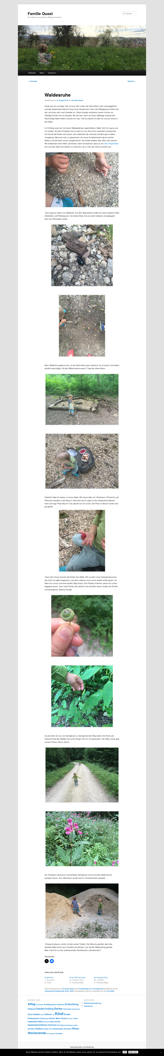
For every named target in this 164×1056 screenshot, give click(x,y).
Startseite (31, 73)
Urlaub (46, 1029)
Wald (71, 991)
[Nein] (161, 1052)
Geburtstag (67, 1009)
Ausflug (47, 1004)
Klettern (64, 1018)
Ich (90, 989)
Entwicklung (72, 1004)
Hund (42, 1014)
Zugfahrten (49, 977)
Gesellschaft (75, 1009)
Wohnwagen (51, 1033)
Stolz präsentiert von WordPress (82, 1047)
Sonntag (60, 1025)
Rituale (46, 1022)
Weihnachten (58, 1029)
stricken (31, 1028)
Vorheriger (32, 81)
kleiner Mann (54, 1018)
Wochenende (37, 1033)
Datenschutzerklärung (92, 1003)
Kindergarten (33, 1018)
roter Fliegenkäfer (111, 143)
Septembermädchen (38, 1024)
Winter (75, 1028)
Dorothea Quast (77, 100)
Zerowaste (59, 1033)
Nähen (41, 1021)
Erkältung (31, 1009)
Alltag (31, 1004)
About (42, 73)
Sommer (52, 1024)
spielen (75, 1025)
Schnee (57, 1021)
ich (53, 1014)
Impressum (52, 73)
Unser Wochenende (77, 977)
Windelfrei (67, 1029)
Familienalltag (84, 989)
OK (125, 1052)
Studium (39, 1028)
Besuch (54, 1004)
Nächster (132, 81)
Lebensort (33, 1021)
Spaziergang (68, 1025)
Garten (58, 1008)
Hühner (48, 1014)
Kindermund (44, 1018)
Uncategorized (97, 989)
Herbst (36, 1014)
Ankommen (39, 1004)
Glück (30, 1014)
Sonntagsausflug (100, 977)
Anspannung (49, 991)
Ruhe (67, 991)
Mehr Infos (133, 1052)
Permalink (110, 991)
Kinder (67, 1014)
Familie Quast (40, 13)
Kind (59, 1013)
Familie (40, 1008)
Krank (71, 1018)
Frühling (49, 1008)
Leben (75, 1018)
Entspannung (59, 991)
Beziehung (60, 1004)
